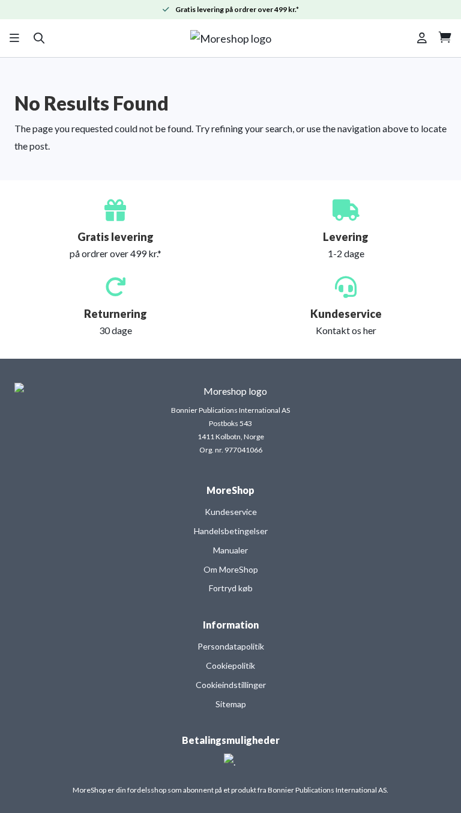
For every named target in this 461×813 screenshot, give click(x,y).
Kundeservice (231, 512)
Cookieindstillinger (231, 685)
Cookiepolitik (230, 665)
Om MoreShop (230, 569)
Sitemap (230, 704)
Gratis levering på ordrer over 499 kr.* (237, 9)
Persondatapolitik (230, 646)
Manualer (230, 550)
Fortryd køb (231, 588)
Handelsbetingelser (231, 531)
